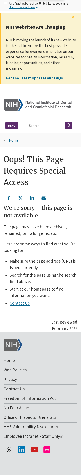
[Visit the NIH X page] (9, 449)
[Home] (40, 104)
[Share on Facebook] (9, 197)
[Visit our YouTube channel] (34, 449)
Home (13, 140)
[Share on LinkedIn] (32, 197)
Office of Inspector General (29, 417)
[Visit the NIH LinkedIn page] (21, 449)
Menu (11, 125)
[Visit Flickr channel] (46, 449)
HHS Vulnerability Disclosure (30, 426)
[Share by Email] (43, 197)
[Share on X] (20, 197)
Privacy (10, 379)
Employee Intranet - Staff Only (32, 436)
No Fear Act (15, 407)
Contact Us (20, 303)
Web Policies (15, 370)
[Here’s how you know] (40, 5)
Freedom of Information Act (30, 398)
